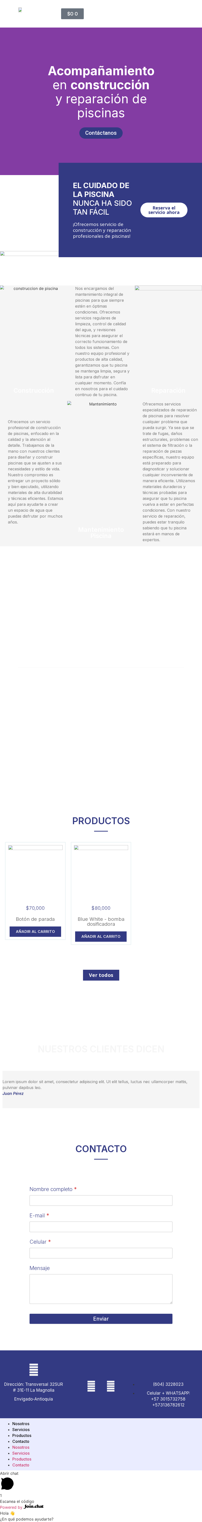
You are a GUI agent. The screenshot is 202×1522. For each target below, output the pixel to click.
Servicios (21, 1429)
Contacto (20, 1441)
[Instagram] (91, 1386)
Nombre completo (53, 1189)
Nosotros (20, 1423)
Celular (40, 1241)
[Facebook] (110, 1386)
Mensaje (40, 1268)
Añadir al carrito (35, 931)
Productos (21, 1435)
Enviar (101, 1319)
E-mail (39, 1215)
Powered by (12, 1507)
